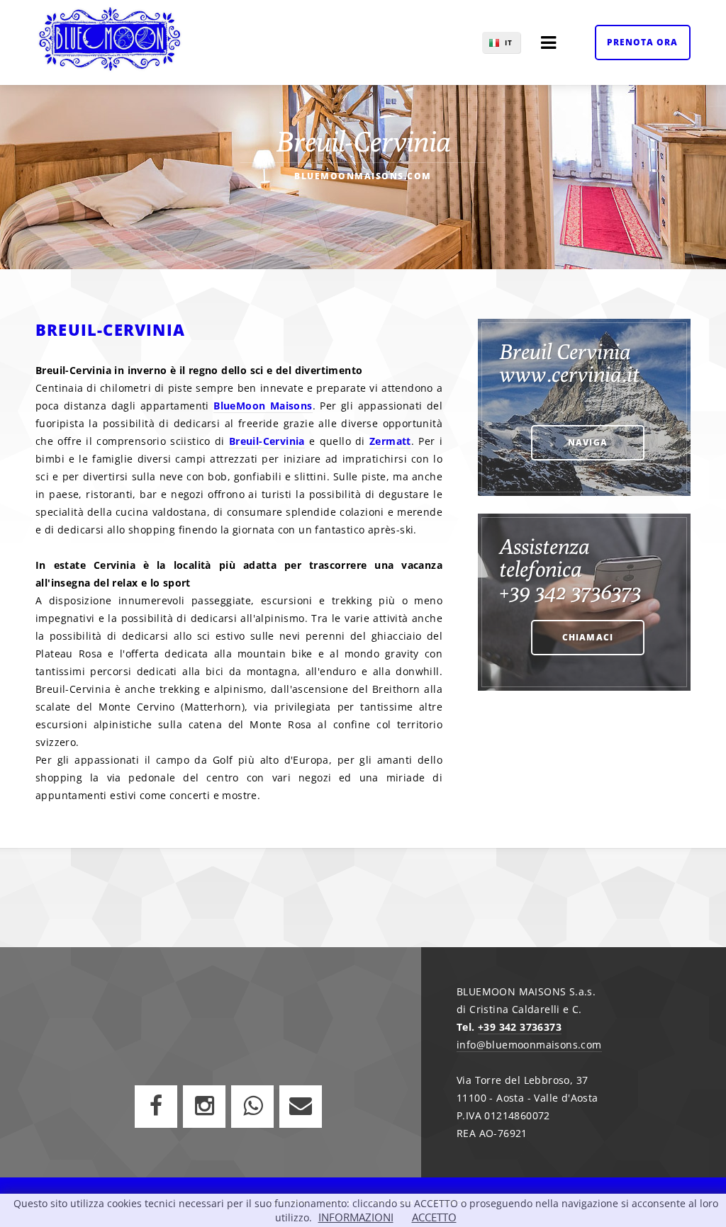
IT (509, 42)
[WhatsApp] (252, 1106)
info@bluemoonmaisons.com (529, 1044)
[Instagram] (204, 1106)
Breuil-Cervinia (267, 441)
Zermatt (390, 441)
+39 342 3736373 (520, 1027)
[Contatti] (300, 1106)
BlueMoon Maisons (262, 405)
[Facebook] (156, 1106)
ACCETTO (434, 1217)
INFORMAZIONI (355, 1217)
